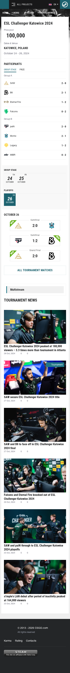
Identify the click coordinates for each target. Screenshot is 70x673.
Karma (7, 641)
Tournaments (47, 13)
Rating (18, 641)
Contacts (31, 641)
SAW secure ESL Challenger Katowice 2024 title (32, 397)
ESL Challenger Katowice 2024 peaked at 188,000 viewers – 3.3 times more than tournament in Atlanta (35, 348)
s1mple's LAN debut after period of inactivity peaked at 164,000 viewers (34, 598)
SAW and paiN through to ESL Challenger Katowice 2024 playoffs (33, 547)
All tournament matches (35, 270)
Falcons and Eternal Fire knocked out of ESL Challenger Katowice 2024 (29, 496)
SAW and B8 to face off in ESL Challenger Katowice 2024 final (34, 446)
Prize (22, 69)
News (16, 13)
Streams (29, 13)
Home (5, 13)
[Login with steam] (65, 4)
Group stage (10, 69)
